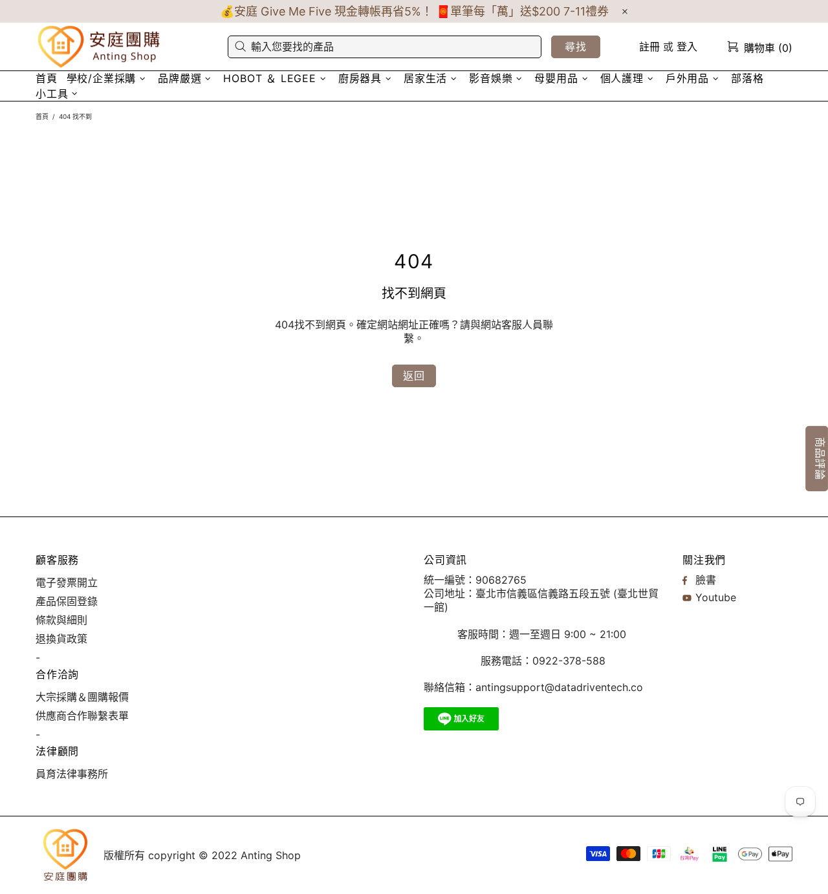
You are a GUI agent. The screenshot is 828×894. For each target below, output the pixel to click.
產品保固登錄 (67, 601)
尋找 (576, 46)
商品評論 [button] (820, 458)
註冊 (649, 46)
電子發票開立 (67, 582)
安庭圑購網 (100, 47)
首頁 (42, 116)
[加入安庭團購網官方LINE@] (461, 718)
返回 (414, 375)
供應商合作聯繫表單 (82, 715)
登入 (687, 46)
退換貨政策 (61, 638)
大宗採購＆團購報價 (82, 696)
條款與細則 (61, 619)
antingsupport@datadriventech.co (559, 687)
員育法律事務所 (72, 773)
